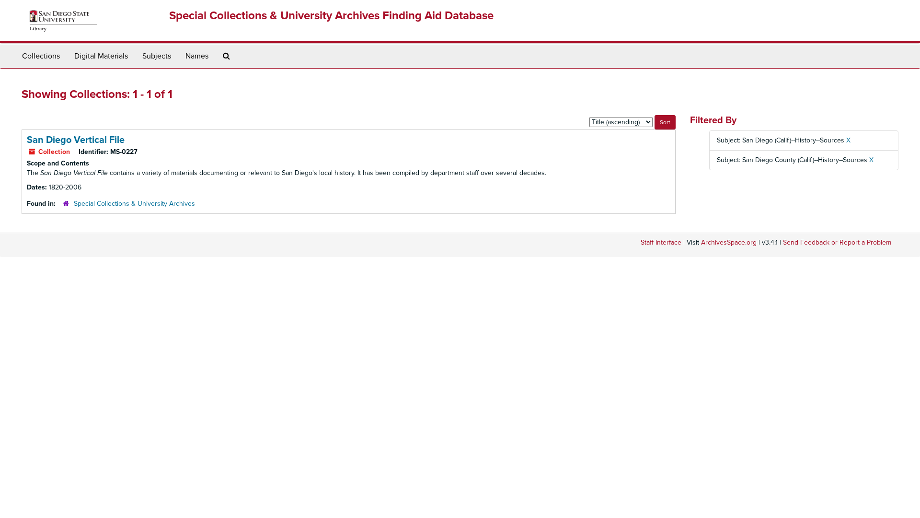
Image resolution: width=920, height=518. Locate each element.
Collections (41, 56)
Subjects (156, 56)
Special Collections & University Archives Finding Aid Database (331, 16)
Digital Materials (101, 56)
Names (196, 56)
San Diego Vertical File (76, 140)
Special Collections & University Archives (134, 204)
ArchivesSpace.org (729, 242)
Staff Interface (661, 242)
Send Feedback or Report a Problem (837, 242)
